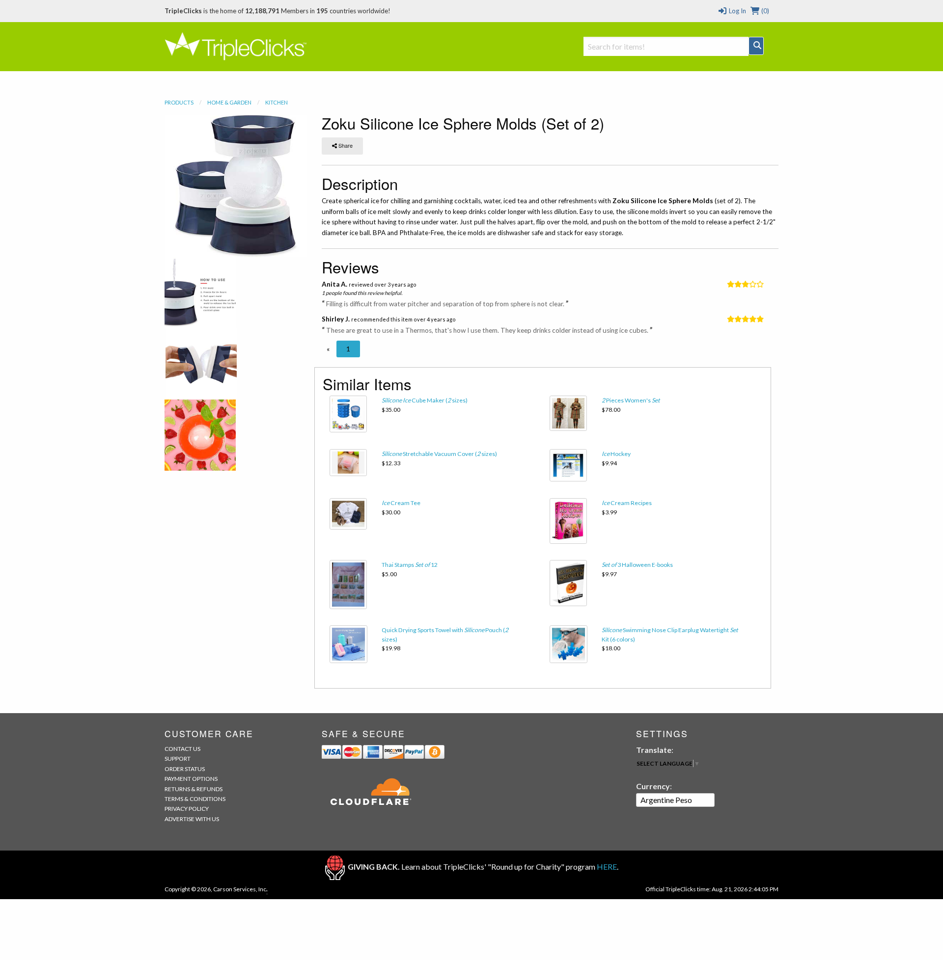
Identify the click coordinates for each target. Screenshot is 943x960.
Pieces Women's (631, 400)
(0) (764, 11)
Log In (736, 11)
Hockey (616, 453)
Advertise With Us (192, 819)
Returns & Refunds (193, 789)
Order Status (185, 769)
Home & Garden (229, 102)
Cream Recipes (627, 503)
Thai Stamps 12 (410, 564)
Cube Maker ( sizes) (425, 400)
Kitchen (276, 102)
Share (345, 145)
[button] (328, 349)
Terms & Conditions (195, 798)
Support (178, 758)
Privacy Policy (187, 808)
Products (179, 102)
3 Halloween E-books (637, 564)
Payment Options (191, 778)
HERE (607, 866)
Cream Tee (401, 503)
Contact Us (182, 748)
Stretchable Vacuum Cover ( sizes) (439, 453)
